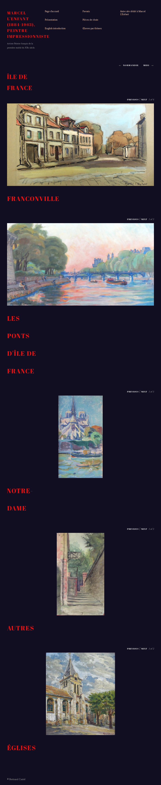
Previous (133, 99)
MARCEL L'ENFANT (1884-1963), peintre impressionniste (28, 24)
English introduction (55, 28)
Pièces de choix (90, 19)
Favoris (86, 11)
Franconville (33, 198)
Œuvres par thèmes (92, 28)
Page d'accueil (52, 11)
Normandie (131, 65)
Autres (20, 628)
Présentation (51, 19)
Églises (21, 747)
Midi (146, 65)
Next (144, 99)
